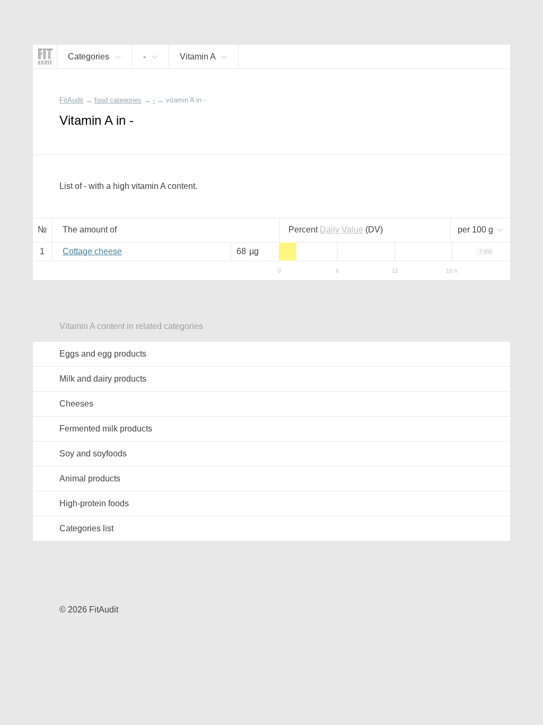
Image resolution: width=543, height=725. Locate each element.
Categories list (86, 528)
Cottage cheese (92, 251)
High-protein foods (94, 503)
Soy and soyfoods (93, 453)
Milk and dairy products (102, 378)
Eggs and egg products (102, 353)
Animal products (89, 478)
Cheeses (76, 403)
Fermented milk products (105, 428)
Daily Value (341, 229)
